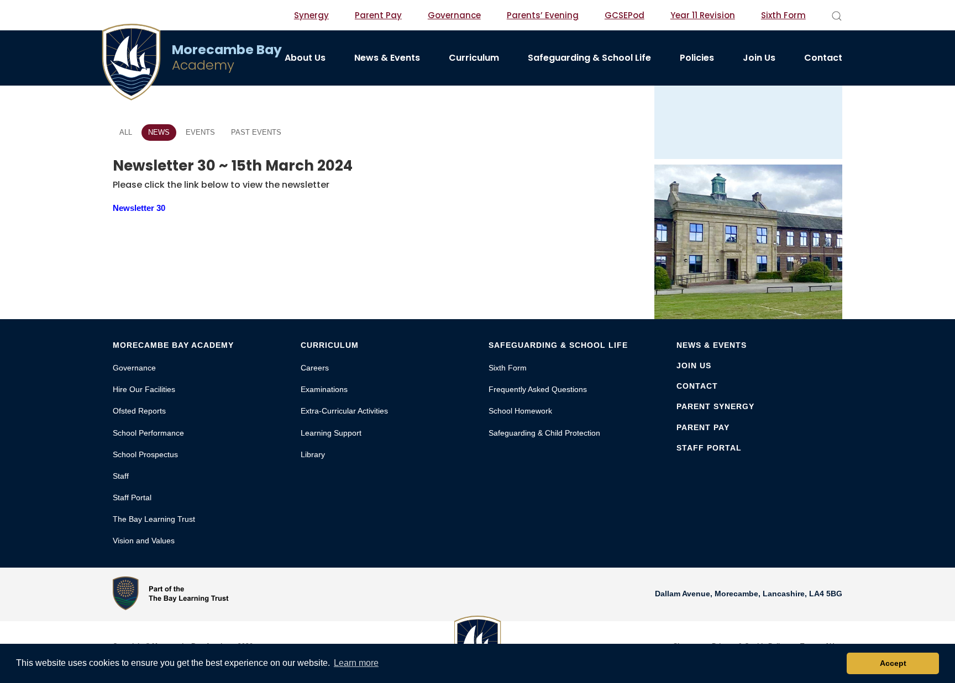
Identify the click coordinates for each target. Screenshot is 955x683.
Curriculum (474, 57)
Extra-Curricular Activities (344, 410)
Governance (454, 15)
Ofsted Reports (139, 410)
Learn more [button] (356, 663)
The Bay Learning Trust (154, 519)
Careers (315, 367)
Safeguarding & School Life (589, 57)
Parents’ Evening (543, 15)
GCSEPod (624, 15)
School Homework (520, 410)
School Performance (148, 432)
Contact (823, 57)
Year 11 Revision (702, 15)
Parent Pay (378, 15)
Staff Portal (132, 497)
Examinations (324, 389)
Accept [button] (893, 663)
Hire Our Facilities (144, 389)
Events (200, 132)
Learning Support (331, 432)
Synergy (311, 15)
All (125, 132)
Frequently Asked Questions (538, 389)
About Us (305, 57)
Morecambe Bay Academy (173, 345)
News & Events (387, 57)
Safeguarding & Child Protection (544, 432)
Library (313, 454)
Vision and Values (144, 540)
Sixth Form (783, 15)
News (159, 132)
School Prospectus (145, 454)
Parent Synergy (715, 406)
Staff (121, 476)
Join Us (759, 57)
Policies (697, 57)
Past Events (256, 132)
